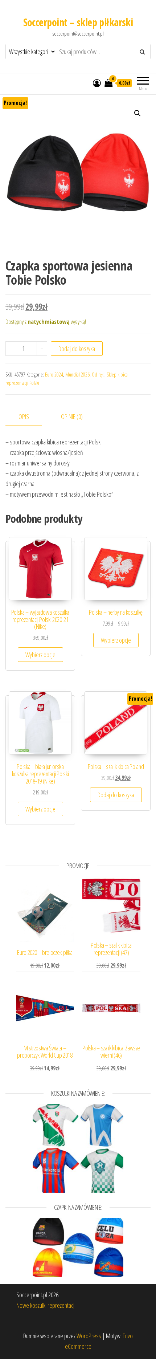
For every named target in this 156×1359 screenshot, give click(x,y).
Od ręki (98, 374)
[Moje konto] (97, 82)
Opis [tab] (24, 416)
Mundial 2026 (77, 374)
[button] (137, 113)
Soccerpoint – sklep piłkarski (78, 22)
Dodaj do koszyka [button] (116, 794)
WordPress (89, 1335)
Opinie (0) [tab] (72, 416)
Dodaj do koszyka (76, 348)
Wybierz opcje (40, 654)
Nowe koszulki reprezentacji (45, 1305)
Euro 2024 (54, 374)
